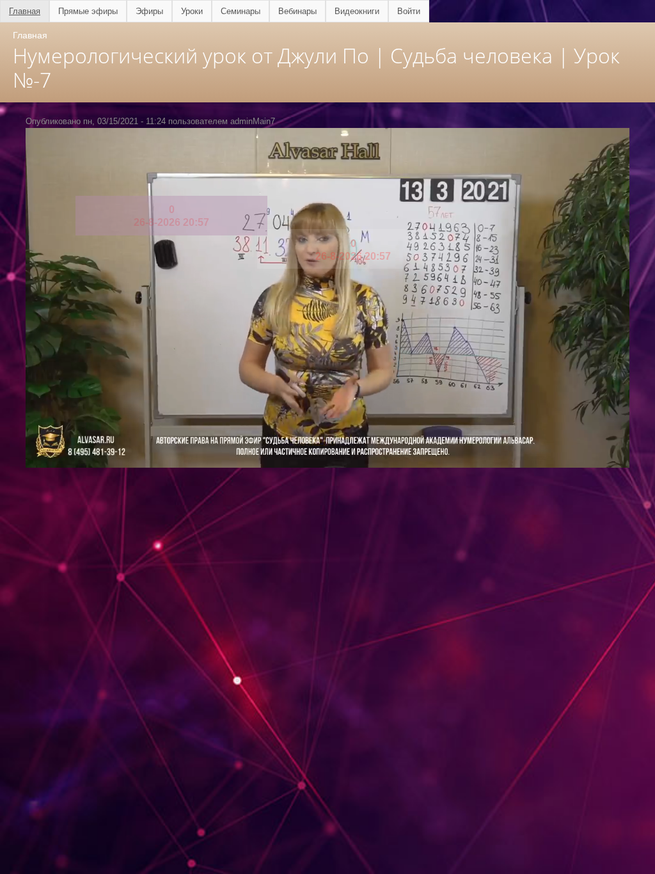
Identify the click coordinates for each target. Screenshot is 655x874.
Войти (408, 11)
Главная (24, 11)
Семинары (240, 11)
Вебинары (297, 11)
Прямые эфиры (88, 11)
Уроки (192, 11)
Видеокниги (357, 11)
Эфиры (149, 11)
